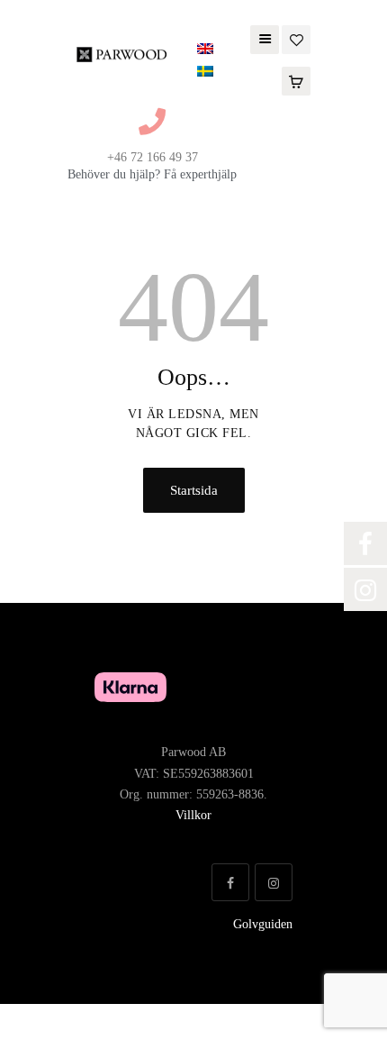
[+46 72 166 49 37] (152, 121)
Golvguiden (262, 924)
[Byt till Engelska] (205, 49)
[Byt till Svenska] (205, 71)
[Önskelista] (296, 38)
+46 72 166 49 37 (152, 157)
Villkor (194, 815)
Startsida (194, 490)
